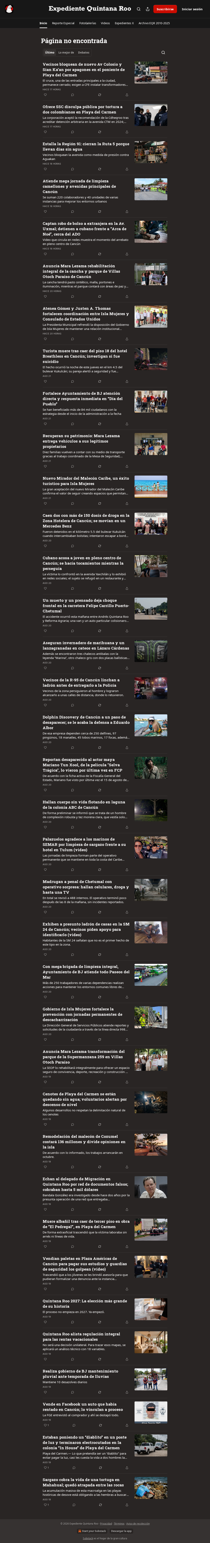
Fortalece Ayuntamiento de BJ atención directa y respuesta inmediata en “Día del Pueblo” (83, 398)
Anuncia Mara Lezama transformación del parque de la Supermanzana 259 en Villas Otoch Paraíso (84, 1057)
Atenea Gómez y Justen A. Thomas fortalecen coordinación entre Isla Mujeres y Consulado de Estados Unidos (86, 313)
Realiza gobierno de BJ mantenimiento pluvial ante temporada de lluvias (80, 1373)
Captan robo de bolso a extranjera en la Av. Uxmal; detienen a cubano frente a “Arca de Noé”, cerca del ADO (84, 229)
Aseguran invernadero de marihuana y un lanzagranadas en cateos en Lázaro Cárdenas (86, 645)
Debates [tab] (83, 52)
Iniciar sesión (192, 9)
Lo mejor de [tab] (66, 52)
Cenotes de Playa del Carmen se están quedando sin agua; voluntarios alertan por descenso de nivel (85, 1099)
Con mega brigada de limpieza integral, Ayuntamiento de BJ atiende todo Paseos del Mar (86, 972)
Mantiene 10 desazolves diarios (65, 1382)
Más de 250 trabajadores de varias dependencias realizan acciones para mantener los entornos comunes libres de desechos (83, 985)
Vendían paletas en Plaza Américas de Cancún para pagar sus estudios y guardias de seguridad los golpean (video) (85, 1264)
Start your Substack (94, 1531)
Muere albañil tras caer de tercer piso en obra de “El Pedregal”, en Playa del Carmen (86, 1224)
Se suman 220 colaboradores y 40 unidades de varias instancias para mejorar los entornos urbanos (80, 199)
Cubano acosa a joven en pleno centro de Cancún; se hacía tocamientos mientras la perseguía (83, 563)
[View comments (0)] (72, 94)
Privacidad (106, 1523)
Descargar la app (121, 1531)
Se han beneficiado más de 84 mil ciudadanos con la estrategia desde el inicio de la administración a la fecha (82, 411)
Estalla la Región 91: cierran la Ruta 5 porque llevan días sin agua (86, 146)
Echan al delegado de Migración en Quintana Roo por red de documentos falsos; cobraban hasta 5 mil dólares (85, 1184)
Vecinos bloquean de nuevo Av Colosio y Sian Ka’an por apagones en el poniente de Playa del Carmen (84, 69)
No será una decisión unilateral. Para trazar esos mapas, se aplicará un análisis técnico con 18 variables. (84, 1347)
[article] (105, 79)
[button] (43, 23)
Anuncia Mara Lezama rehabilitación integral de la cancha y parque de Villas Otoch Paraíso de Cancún (81, 271)
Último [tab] (49, 52)
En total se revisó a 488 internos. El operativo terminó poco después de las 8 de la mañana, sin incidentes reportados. (84, 900)
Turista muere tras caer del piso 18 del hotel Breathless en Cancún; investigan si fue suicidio (85, 356)
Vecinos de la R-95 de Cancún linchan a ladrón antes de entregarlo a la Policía (81, 682)
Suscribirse (165, 9)
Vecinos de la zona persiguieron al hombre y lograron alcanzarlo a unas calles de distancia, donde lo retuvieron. (83, 693)
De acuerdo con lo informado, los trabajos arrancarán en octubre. (83, 1155)
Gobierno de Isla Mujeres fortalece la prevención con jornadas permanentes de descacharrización (82, 1014)
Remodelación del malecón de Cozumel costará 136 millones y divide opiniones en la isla (84, 1142)
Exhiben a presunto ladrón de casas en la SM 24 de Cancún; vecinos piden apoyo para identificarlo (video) (86, 929)
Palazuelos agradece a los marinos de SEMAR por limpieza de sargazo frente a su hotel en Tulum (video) (84, 844)
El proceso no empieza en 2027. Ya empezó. (74, 1312)
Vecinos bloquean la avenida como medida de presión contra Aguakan (86, 157)
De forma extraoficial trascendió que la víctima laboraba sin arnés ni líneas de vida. (85, 1234)
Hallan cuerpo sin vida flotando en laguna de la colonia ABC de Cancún (84, 804)
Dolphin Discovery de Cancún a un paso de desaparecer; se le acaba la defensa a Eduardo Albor (86, 722)
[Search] (139, 9)
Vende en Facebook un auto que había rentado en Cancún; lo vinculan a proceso (83, 1406)
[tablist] (67, 52)
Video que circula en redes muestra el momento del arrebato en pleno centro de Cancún (85, 242)
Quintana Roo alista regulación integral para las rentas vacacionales (81, 1336)
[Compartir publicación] (148, 9)
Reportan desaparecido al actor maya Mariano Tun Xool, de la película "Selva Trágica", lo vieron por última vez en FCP (82, 765)
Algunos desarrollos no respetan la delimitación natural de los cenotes (84, 1112)
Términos (119, 1523)
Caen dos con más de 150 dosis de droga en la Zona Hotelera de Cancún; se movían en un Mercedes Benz (86, 520)
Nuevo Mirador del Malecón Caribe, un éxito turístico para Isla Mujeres (86, 481)
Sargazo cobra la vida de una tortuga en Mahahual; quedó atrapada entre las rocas (83, 1482)
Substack (88, 1538)
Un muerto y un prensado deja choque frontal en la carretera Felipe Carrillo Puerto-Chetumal (86, 605)
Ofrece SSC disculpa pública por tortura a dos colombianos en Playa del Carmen (82, 109)
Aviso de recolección (138, 1523)
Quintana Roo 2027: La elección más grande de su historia (85, 1303)
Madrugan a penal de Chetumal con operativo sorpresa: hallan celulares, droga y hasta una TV (86, 887)
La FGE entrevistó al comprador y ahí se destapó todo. (81, 1415)
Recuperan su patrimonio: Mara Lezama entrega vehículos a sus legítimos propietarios (81, 441)
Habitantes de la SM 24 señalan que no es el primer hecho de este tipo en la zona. (86, 942)
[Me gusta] (45, 94)
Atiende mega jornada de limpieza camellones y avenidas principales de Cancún (79, 186)
